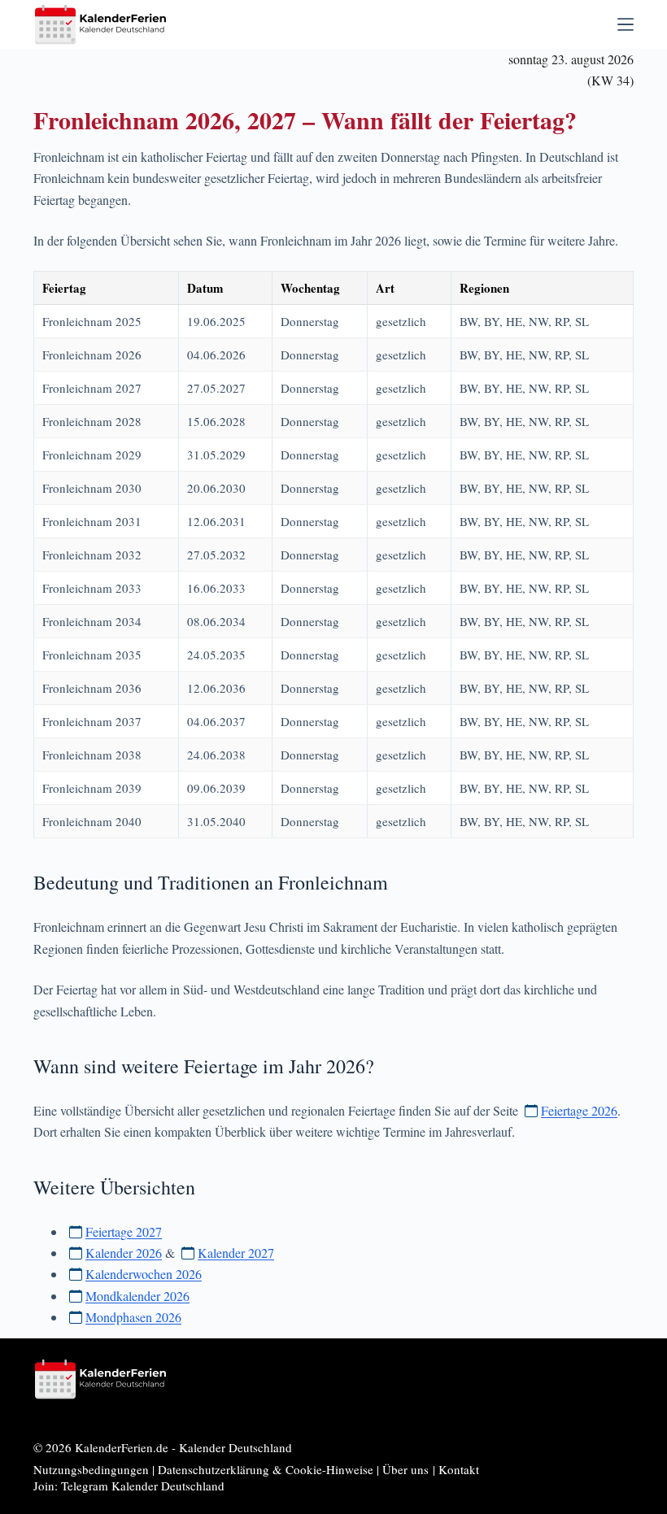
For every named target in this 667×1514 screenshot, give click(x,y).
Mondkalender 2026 (137, 1295)
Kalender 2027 (236, 1252)
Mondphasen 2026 (133, 1316)
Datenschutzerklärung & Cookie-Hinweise (265, 1469)
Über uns (405, 1469)
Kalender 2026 (123, 1252)
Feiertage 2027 (123, 1231)
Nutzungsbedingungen (91, 1469)
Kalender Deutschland (235, 1447)
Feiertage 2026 (579, 1110)
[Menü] (625, 24)
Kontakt (458, 1469)
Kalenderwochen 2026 (143, 1273)
